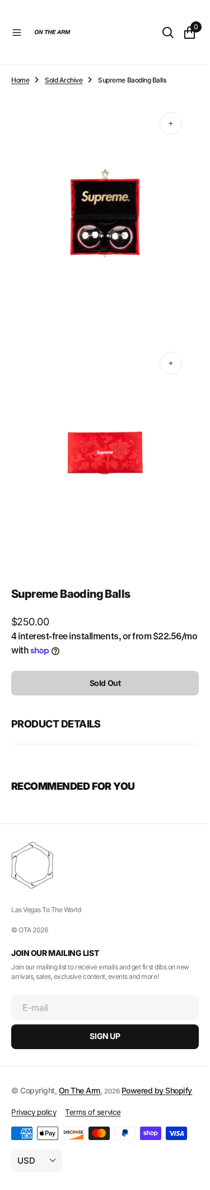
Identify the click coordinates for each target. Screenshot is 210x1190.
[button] (16, 32)
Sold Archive (63, 80)
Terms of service (92, 1111)
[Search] (159, 32)
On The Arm (79, 1077)
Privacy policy (33, 1111)
